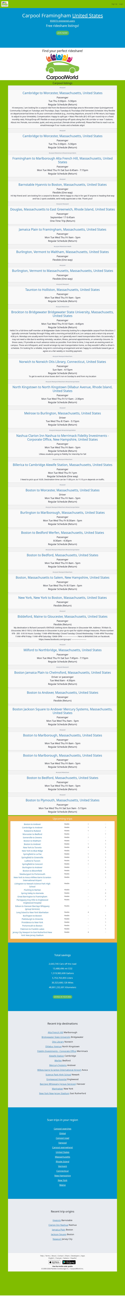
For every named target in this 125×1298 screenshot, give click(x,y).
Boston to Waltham (32, 840)
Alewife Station (56, 1055)
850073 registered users (62, 20)
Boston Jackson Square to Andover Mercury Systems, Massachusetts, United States (62, 711)
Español (73, 1258)
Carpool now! (62, 1137)
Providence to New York (32, 922)
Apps (83, 1256)
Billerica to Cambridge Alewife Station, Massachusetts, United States (62, 465)
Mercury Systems (58, 1065)
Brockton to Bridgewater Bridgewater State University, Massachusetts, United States (62, 314)
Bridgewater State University (56, 1037)
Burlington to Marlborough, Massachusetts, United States (62, 512)
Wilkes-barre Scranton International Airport (59, 1069)
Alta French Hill (55, 1032)
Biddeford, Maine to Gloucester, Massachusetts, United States (62, 616)
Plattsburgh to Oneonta (32, 919)
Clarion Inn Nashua (58, 1224)
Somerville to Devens (32, 837)
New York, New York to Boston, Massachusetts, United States (62, 597)
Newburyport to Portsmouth (32, 874)
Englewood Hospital (56, 1079)
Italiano (66, 1258)
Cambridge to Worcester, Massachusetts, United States (62, 93)
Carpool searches (62, 1128)
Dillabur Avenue (53, 1046)
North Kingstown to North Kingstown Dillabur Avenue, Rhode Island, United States (62, 389)
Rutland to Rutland (32, 831)
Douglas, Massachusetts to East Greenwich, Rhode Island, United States (62, 209)
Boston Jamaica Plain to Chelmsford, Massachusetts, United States (62, 672)
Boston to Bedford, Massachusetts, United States (62, 555)
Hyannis (57, 1220)
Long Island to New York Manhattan (32, 912)
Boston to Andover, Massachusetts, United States (62, 692)
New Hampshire (62, 1175)
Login (121, 4)
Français (59, 1258)
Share (67, 1256)
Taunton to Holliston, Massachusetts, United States (62, 290)
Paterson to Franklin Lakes (32, 929)
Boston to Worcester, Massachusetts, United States (63, 490)
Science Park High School (58, 1074)
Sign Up (114, 4)
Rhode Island (62, 1161)
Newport (57, 1238)
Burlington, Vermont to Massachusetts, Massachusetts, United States (62, 271)
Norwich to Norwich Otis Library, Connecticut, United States (62, 362)
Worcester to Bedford (32, 834)
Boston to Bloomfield (32, 870)
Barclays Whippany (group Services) (58, 1083)
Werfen (58, 1060)
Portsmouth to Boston (32, 925)
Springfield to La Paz (32, 854)
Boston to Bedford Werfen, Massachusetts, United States (62, 532)
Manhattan (57, 1088)
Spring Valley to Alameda (32, 893)
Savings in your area (62, 997)
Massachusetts (62, 1156)
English (51, 1258)
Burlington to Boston (32, 915)
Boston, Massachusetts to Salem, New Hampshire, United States (62, 577)
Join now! (62, 33)
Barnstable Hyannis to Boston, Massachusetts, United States (62, 184)
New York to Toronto (32, 847)
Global (62, 1133)
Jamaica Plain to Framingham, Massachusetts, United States (62, 229)
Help (42, 1256)
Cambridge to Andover (32, 827)
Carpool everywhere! (62, 1147)
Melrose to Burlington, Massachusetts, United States (62, 413)
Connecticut (62, 1170)
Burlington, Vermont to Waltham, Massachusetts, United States (62, 252)
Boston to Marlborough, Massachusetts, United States (62, 735)
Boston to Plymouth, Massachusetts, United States (62, 800)
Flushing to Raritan (32, 890)
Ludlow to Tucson (32, 860)
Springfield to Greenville (32, 857)
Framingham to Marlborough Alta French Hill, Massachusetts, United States (62, 160)
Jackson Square (58, 1234)
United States (87, 15)
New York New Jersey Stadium (54, 1093)
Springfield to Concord (32, 864)
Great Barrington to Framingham (32, 896)
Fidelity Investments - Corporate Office (56, 1051)
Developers (75, 1256)
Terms (47, 1256)
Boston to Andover (32, 824)
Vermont (62, 1166)
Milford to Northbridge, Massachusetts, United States (63, 650)
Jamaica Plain (58, 1229)
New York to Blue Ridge (32, 850)
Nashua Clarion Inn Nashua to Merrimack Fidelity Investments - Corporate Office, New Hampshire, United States (62, 437)
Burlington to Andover (32, 867)
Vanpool (62, 1142)
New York (62, 1180)
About (54, 1256)
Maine (62, 1184)
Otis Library (58, 1041)
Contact (60, 1256)
